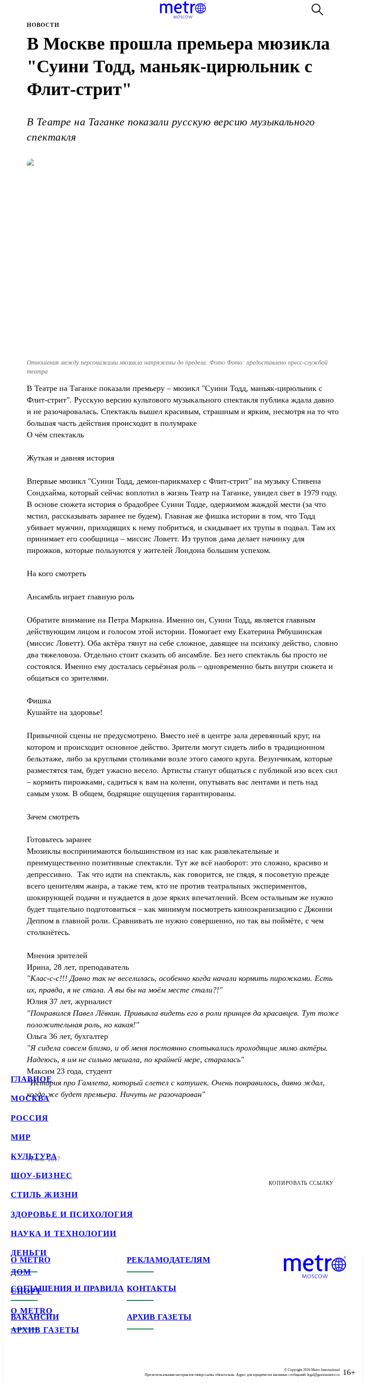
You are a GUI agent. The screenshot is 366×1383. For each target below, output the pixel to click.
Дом (21, 1271)
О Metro (32, 1310)
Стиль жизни (44, 1194)
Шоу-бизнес (41, 1175)
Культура (34, 1156)
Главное (32, 1079)
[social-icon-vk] (18, 1365)
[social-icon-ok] (53, 1365)
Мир (21, 1137)
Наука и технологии (63, 1233)
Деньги (29, 1252)
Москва (30, 1098)
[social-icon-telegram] (36, 1365)
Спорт (26, 1291)
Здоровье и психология (72, 1214)
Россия (29, 1117)
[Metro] (183, 10)
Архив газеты (45, 1329)
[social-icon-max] (71, 1365)
